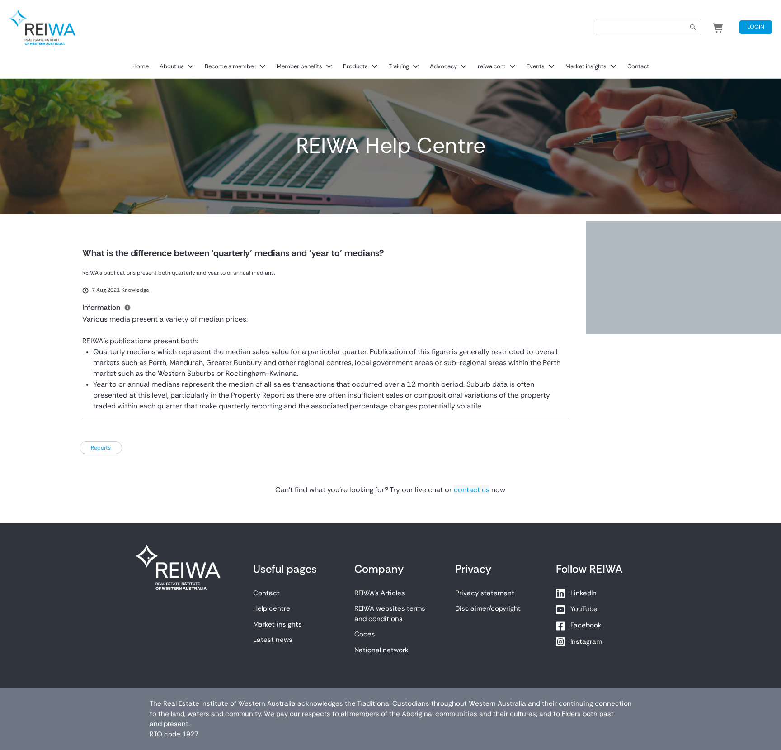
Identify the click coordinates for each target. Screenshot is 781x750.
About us (172, 66)
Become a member (230, 66)
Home (140, 66)
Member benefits (299, 66)
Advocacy (443, 66)
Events (536, 66)
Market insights (586, 66)
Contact (638, 66)
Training (399, 66)
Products (355, 66)
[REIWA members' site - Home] (42, 27)
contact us (471, 489)
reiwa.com (492, 66)
